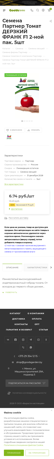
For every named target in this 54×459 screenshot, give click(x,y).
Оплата (37, 319)
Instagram (23, 339)
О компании (36, 313)
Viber (23, 347)
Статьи (43, 329)
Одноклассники (46, 339)
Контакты (21, 324)
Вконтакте (8, 339)
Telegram (31, 339)
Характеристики (37, 267)
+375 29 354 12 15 (28, 356)
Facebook (15, 339)
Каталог (15, 313)
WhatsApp (31, 347)
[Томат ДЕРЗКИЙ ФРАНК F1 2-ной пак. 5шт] (27, 95)
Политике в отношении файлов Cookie (23, 445)
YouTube (38, 339)
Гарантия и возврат (19, 329)
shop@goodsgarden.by (29, 362)
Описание (12, 267)
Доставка (18, 319)
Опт (37, 324)
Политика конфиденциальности (29, 393)
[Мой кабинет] (43, 10)
